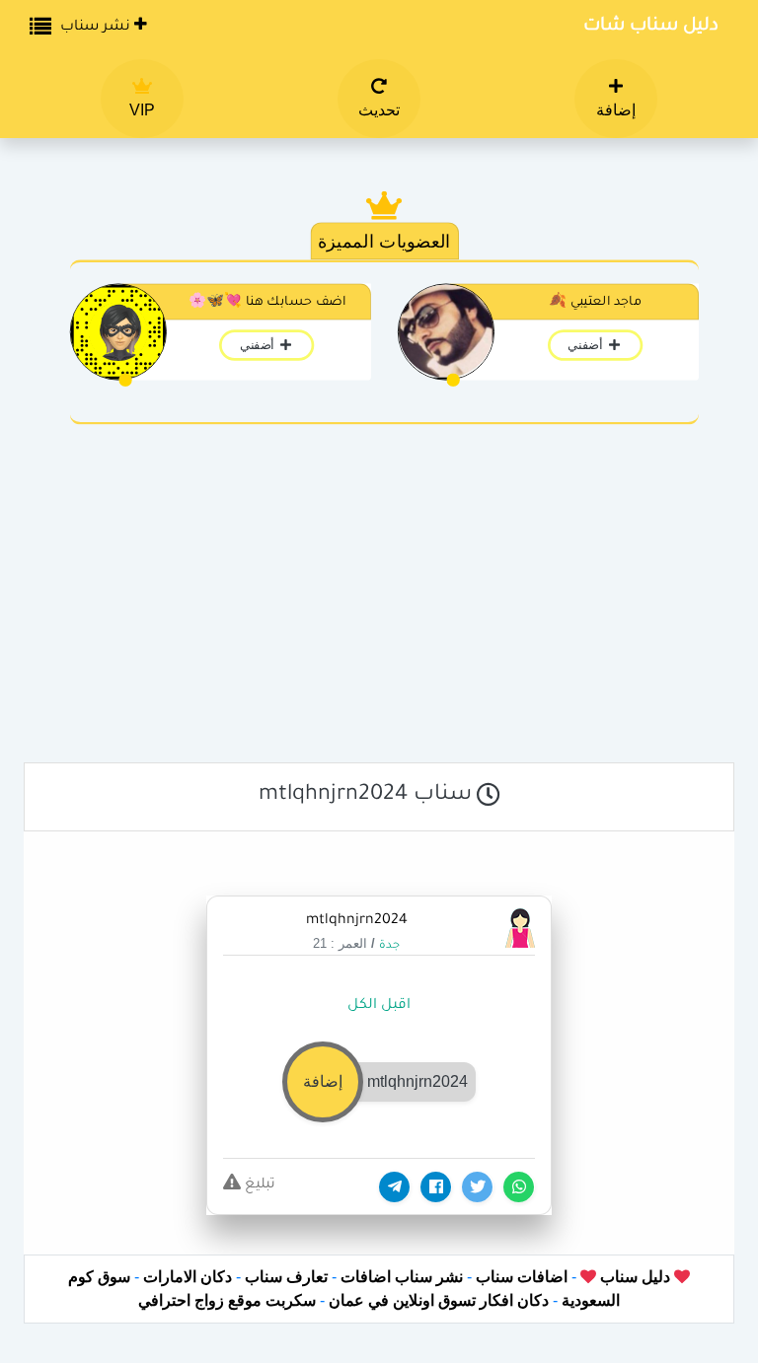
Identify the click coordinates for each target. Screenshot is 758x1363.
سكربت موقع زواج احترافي (227, 1300)
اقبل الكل (379, 1006)
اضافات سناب (522, 1276)
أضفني (587, 345)
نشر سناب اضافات (402, 1276)
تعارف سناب (286, 1276)
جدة (389, 946)
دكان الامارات (187, 1276)
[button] (379, 1080)
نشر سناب (97, 28)
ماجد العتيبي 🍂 (595, 303)
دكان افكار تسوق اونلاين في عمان (439, 1300)
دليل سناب (633, 1276)
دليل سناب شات (651, 26)
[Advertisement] (379, 600)
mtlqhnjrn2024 (357, 921)
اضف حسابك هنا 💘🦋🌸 (267, 303)
